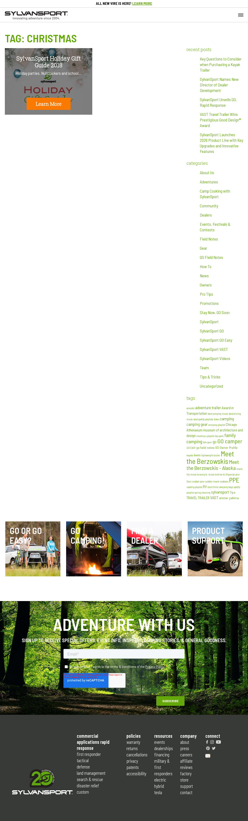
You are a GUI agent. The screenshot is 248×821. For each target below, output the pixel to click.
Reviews (186, 767)
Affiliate (186, 761)
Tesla (158, 792)
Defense (83, 766)
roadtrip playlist (194, 487)
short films (213, 487)
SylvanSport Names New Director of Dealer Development (219, 85)
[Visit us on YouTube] (218, 742)
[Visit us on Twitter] (214, 748)
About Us (207, 172)
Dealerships (163, 748)
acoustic (190, 408)
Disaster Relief (88, 785)
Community (209, 205)
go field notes (205, 448)
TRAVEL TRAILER (197, 498)
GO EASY (190, 447)
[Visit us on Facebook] (207, 742)
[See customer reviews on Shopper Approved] (207, 755)
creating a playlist (205, 435)
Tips (232, 492)
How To (205, 266)
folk (205, 442)
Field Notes (209, 238)
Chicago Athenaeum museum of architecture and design (214, 430)
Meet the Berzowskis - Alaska (212, 465)
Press (184, 748)
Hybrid (159, 786)
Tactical (83, 760)
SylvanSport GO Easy (216, 340)
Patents (132, 767)
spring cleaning (202, 492)
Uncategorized (211, 386)
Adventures (209, 181)
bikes (216, 419)
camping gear (197, 424)
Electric (160, 780)
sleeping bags (226, 487)
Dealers (206, 214)
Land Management (91, 773)
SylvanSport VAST (214, 349)
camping (227, 418)
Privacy (132, 761)
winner (223, 498)
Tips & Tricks (210, 376)
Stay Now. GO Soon (215, 312)
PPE (234, 480)
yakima (234, 498)
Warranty (133, 742)
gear (209, 442)
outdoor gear (198, 481)
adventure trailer (208, 407)
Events (159, 742)
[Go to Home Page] (42, 782)
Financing (161, 754)
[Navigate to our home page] (36, 18)
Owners (206, 284)
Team (204, 367)
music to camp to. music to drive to (207, 474)
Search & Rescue (90, 779)
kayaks (189, 455)
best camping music (218, 413)
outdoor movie (212, 481)
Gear (203, 248)
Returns (132, 748)
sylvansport (220, 492)
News (204, 275)
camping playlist (216, 424)
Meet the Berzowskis (210, 457)
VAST (214, 497)
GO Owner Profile (226, 448)
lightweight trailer (210, 455)
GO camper (229, 440)
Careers (186, 754)
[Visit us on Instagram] (212, 742)
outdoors (224, 481)
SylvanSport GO (212, 330)
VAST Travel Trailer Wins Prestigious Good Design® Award (220, 120)
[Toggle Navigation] (240, 14)
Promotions (209, 303)
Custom (83, 792)
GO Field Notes (211, 257)
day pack (219, 435)
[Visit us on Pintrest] (208, 748)
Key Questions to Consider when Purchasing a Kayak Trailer (220, 64)
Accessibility (136, 773)
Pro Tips (206, 294)
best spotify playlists (203, 419)
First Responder (89, 754)
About (184, 742)
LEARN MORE (142, 3)
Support (186, 786)
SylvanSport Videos (215, 358)
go (215, 441)
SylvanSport (209, 321)
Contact (186, 792)
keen (197, 455)
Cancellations (136, 754)
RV (205, 486)
